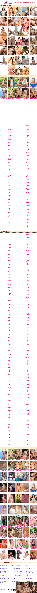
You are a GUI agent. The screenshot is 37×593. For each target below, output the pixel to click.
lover (28, 178)
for (27, 148)
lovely (9, 178)
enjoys (28, 146)
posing (9, 195)
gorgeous (9, 159)
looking (27, 176)
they (28, 218)
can (27, 139)
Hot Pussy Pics (29, 578)
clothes (27, 250)
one (27, 186)
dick (28, 143)
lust (9, 179)
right (9, 199)
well (9, 225)
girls (28, 156)
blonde (27, 133)
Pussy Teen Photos (5, 571)
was (27, 223)
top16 (3, 574)
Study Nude (4, 581)
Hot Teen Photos (17, 565)
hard (9, 162)
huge (28, 169)
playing (27, 192)
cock (9, 142)
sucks (28, 209)
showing (27, 202)
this (9, 219)
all (9, 125)
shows (9, 203)
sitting (28, 203)
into (9, 172)
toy (9, 222)
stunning (27, 208)
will (27, 228)
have (28, 163)
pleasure (9, 193)
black (9, 133)
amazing (27, 125)
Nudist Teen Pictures (18, 571)
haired (28, 270)
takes (28, 320)
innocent (9, 280)
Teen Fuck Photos (17, 568)
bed (9, 240)
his (9, 168)
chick (9, 250)
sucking (9, 209)
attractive (9, 128)
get (27, 153)
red (9, 198)
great (28, 159)
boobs (9, 136)
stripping (27, 206)
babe (28, 128)
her (27, 165)
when (9, 226)
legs (28, 173)
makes (9, 290)
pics (28, 300)
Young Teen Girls (29, 568)
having (9, 165)
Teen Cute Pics (28, 564)
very (9, 223)
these (9, 218)
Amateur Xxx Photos (5, 578)
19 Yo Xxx (3, 575)
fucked (9, 152)
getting (27, 155)
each (9, 146)
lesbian (9, 175)
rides (28, 198)
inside (28, 280)
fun (9, 153)
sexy (9, 310)
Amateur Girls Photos (6, 572)
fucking (27, 152)
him (27, 166)
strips (9, 208)
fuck (28, 260)
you (27, 229)
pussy (9, 196)
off (9, 186)
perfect (27, 189)
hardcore (27, 162)
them (9, 216)
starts (9, 206)
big (27, 132)
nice (28, 183)
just (27, 172)
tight (28, 219)
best (9, 132)
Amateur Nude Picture (18, 574)
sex (27, 199)
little (28, 175)
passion (9, 189)
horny (28, 168)
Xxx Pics (27, 565)
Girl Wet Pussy (4, 582)
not (9, 185)
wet (27, 225)
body (28, 135)
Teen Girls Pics (4, 568)
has (9, 163)
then (28, 216)
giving (9, 158)
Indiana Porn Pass (29, 574)
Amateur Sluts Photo (18, 575)
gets (9, 155)
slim (9, 205)
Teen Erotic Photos (4, 565)
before (28, 240)
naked (28, 182)
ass (27, 126)
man (28, 290)
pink (9, 192)
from (28, 149)
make (28, 179)
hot (9, 169)
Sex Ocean (16, 572)
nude (28, 185)
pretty (28, 195)
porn (28, 193)
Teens (15, 578)
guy (9, 270)
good (28, 158)
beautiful (9, 129)
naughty (9, 183)
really (28, 196)
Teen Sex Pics (28, 575)
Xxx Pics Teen (4, 564)
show (9, 202)
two (27, 222)
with (9, 229)
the (9, 215)
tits (27, 330)
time (9, 330)
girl (9, 156)
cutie (9, 143)
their (28, 215)
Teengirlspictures (17, 581)
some (28, 205)
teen (28, 212)
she (27, 310)
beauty (27, 129)
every (9, 148)
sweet (9, 320)
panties (27, 188)
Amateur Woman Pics (30, 572)
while (28, 226)
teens (9, 213)
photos (9, 300)
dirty (28, 145)
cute (28, 142)
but (27, 138)
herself (9, 166)
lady (9, 173)
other (9, 188)
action (9, 123)
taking (9, 212)
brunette (9, 138)
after (28, 123)
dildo (9, 145)
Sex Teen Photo (16, 564)
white (9, 228)
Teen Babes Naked (29, 581)
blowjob (9, 135)
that (27, 213)
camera (9, 139)
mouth (9, 182)
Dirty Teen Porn (29, 571)
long (9, 176)
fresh (9, 149)
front (9, 260)
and (9, 126)
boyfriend (28, 136)
